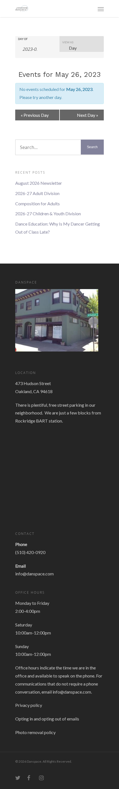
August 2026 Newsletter (38, 183)
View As (67, 42)
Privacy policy (28, 705)
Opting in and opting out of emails (47, 718)
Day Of (23, 38)
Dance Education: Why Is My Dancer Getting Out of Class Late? (57, 227)
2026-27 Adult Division (37, 193)
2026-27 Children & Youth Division (48, 213)
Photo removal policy (35, 732)
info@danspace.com (34, 573)
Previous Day (35, 115)
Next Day (87, 115)
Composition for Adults (37, 203)
